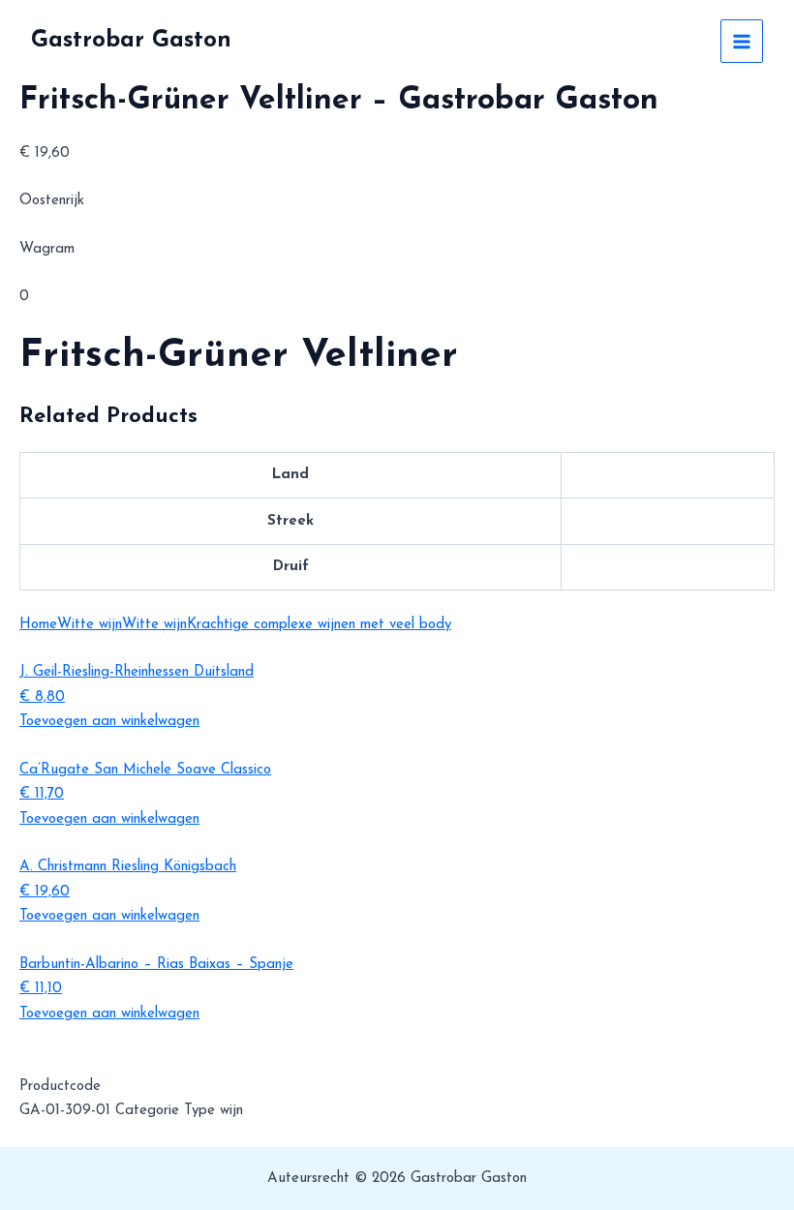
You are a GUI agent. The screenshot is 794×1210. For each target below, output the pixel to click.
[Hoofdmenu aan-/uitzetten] (742, 41)
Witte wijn (89, 625)
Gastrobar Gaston (131, 40)
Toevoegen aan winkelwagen (109, 721)
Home (38, 625)
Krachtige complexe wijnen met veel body (319, 625)
